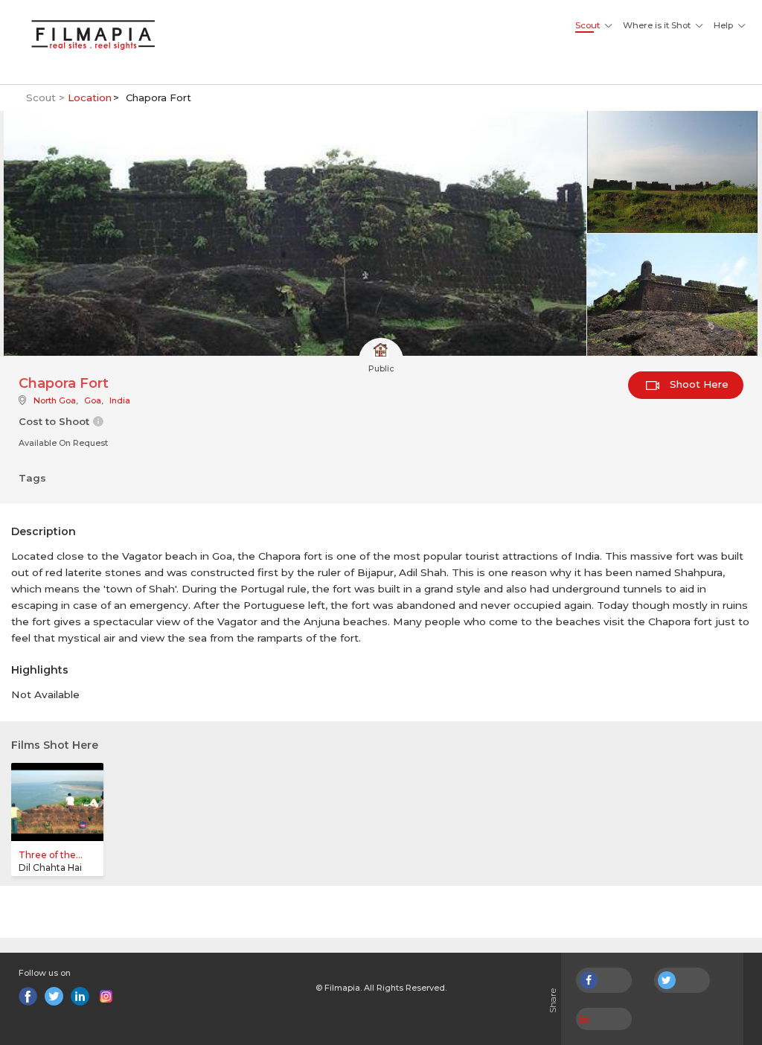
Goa (92, 400)
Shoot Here (698, 384)
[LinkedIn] (80, 996)
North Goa (54, 400)
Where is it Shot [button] (657, 25)
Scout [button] (587, 25)
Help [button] (723, 25)
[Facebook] (28, 996)
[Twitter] (54, 996)
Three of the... (51, 854)
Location (90, 97)
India (119, 400)
